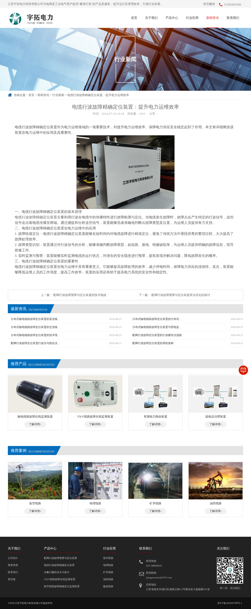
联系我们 (233, 17)
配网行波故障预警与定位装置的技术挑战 (79, 295)
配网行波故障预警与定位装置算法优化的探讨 (180, 295)
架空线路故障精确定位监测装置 (62, 586)
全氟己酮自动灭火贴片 (56, 572)
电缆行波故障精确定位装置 (59, 565)
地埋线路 (108, 565)
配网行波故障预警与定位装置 (60, 558)
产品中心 (172, 17)
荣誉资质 (13, 565)
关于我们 (151, 17)
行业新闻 (58, 95)
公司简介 (13, 558)
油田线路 (108, 579)
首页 (134, 17)
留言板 (11, 579)
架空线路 (108, 558)
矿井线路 (108, 572)
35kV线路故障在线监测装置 (59, 579)
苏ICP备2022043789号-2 (229, 603)
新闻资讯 (212, 17)
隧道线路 (108, 586)
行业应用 (192, 17)
